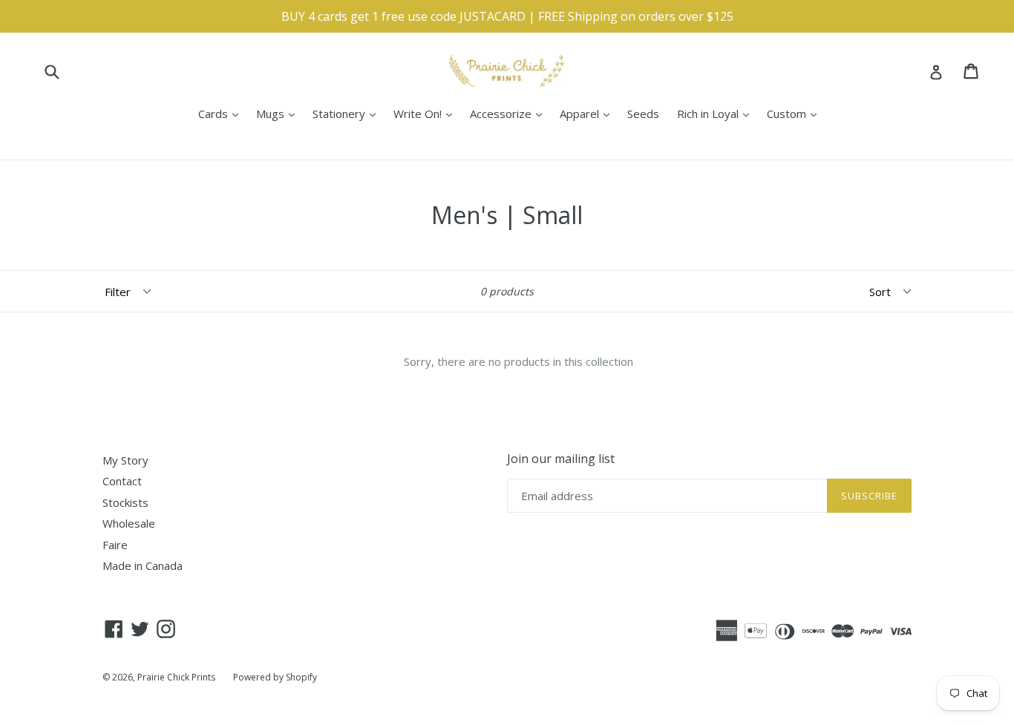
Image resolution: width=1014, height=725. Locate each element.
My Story (125, 460)
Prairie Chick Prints (176, 677)
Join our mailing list (561, 459)
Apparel (588, 113)
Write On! (426, 113)
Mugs (279, 113)
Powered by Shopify (275, 677)
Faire (115, 544)
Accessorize (509, 113)
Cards (222, 113)
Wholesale (128, 523)
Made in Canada (142, 565)
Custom (795, 113)
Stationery (348, 113)
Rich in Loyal (716, 113)
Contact (122, 480)
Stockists (125, 502)
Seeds (643, 113)
